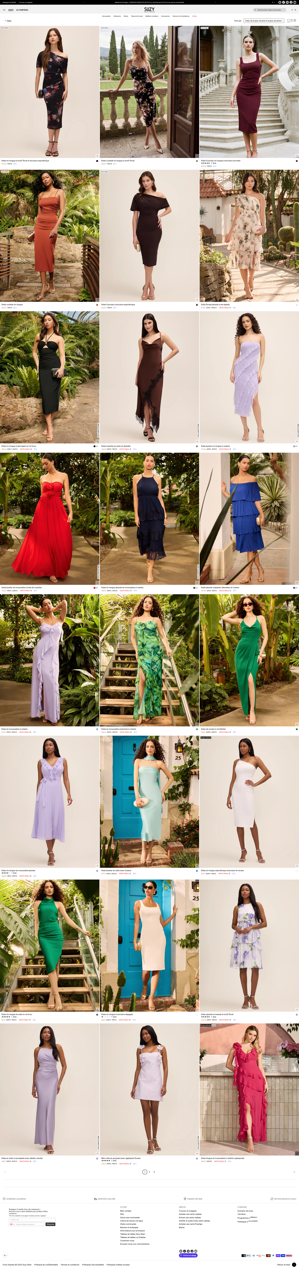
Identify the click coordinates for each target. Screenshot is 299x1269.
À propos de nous (245, 1211)
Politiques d (248, 1221)
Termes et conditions (70, 1265)
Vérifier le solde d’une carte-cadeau (194, 1221)
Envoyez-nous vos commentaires (134, 1244)
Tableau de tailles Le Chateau (133, 1237)
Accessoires (165, 16)
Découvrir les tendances (181, 16)
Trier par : (238, 21)
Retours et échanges (129, 1227)
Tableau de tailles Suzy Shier (132, 1234)
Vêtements (117, 16)
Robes (126, 16)
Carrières (242, 1214)
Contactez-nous (127, 1240)
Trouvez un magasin (188, 1211)
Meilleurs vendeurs (151, 16)
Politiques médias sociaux (118, 1265)
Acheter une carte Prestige (190, 1224)
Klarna (181, 1227)
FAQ (122, 1214)
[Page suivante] (294, 1172)
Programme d (247, 1217)
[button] (269, 10)
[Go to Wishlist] (289, 10)
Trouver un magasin (25, 2)
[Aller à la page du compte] (292, 9)
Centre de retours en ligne (131, 1221)
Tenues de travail (137, 16)
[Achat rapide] (97, 156)
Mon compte (125, 1211)
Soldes (194, 16)
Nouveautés (106, 16)
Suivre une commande (130, 1217)
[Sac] (295, 9)
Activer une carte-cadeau (190, 1217)
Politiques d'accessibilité (93, 1265)
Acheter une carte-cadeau (190, 1214)
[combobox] (269, 10)
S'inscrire (50, 1224)
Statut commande (128, 1224)
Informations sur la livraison (132, 1231)
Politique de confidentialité (46, 1265)
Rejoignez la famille (9, 2)
